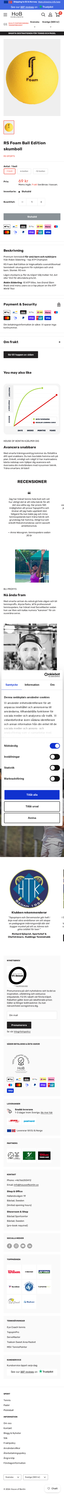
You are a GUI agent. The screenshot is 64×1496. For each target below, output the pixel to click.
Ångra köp (9, 1458)
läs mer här (47, 1112)
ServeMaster (13, 1337)
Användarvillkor (12, 1448)
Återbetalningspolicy (15, 1453)
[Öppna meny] (5, 14)
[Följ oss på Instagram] (16, 1245)
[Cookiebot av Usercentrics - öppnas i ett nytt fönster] (45, 675)
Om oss (8, 1423)
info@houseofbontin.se (26, 1185)
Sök (5, 1438)
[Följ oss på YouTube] (22, 1245)
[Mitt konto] (50, 15)
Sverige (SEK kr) (32, 1477)
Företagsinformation (15, 1463)
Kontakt (8, 1428)
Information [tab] (32, 684)
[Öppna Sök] (43, 15)
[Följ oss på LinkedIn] (29, 1245)
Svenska (9, 1477)
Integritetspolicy (22, 1031)
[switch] (55, 757)
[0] (57, 15)
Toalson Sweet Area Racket (21, 1342)
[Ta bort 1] (22, 202)
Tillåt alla (32, 794)
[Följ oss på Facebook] (9, 1245)
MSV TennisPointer (17, 1347)
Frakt (35, 184)
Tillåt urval (32, 806)
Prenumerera (19, 1025)
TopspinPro (13, 1332)
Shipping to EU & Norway (37, 2)
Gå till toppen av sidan (21, 354)
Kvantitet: (9, 202)
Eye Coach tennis (16, 1327)
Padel (6, 1405)
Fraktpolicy (9, 1443)
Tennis (7, 1400)
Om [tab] (52, 684)
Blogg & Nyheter (12, 1433)
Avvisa (32, 817)
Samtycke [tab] (12, 684)
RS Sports (9, 156)
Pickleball (9, 1410)
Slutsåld (32, 216)
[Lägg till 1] (41, 202)
